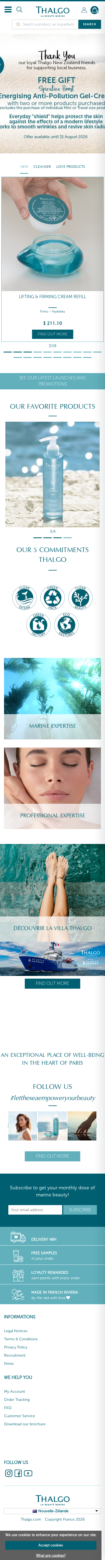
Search (89, 24)
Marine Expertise (52, 726)
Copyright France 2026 (65, 1519)
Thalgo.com (31, 1519)
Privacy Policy (15, 1347)
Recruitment (15, 1355)
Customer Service (19, 1416)
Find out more (53, 334)
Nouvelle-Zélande (53, 1511)
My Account (14, 1391)
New (24, 167)
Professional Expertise (52, 815)
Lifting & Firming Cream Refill (52, 296)
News (9, 1363)
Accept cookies (50, 1545)
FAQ (8, 1407)
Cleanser (42, 167)
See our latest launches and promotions (52, 381)
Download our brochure (25, 1424)
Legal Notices (15, 1331)
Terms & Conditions (21, 1339)
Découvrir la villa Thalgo (52, 928)
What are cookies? (51, 1555)
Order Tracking (17, 1399)
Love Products (70, 167)
